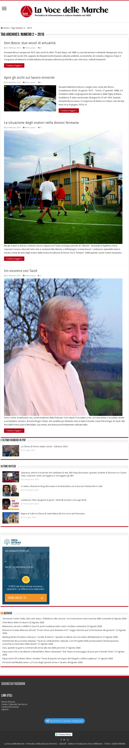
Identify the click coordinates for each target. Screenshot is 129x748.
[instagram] (67, 740)
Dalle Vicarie (30, 276)
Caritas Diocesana (10, 707)
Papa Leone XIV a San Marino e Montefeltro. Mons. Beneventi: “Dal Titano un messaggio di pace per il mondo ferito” (58, 651)
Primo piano (30, 48)
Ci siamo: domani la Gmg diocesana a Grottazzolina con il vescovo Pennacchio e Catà (61, 486)
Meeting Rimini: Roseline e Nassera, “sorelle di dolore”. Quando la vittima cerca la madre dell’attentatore (52, 637)
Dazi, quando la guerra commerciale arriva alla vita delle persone (33, 648)
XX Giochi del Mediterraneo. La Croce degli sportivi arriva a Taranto (34, 662)
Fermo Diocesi (8, 702)
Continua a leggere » (14, 65)
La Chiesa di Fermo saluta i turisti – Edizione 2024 (44, 446)
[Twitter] (64, 740)
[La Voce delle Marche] (64, 11)
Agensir (8, 613)
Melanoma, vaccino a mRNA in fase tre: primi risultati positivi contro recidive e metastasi (44, 626)
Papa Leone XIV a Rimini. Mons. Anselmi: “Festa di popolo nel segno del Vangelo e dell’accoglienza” (49, 658)
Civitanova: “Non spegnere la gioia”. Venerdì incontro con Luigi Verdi (53, 500)
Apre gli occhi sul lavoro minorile (29, 77)
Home (6, 28)
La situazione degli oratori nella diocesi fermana (41, 123)
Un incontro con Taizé (20, 271)
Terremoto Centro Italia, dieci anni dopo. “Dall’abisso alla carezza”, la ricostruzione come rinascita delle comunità (56, 618)
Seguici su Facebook (13, 684)
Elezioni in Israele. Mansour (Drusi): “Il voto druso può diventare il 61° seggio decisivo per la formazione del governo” (59, 630)
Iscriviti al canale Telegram (66, 721)
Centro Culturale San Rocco (14, 704)
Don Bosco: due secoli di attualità (30, 43)
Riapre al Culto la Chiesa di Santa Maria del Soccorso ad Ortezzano (53, 513)
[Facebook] (61, 740)
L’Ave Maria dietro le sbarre (15, 622)
